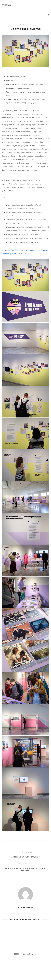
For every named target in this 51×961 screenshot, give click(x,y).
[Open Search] (48, 15)
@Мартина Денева (18, 254)
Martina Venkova (25, 907)
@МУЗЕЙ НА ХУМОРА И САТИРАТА (25, 250)
